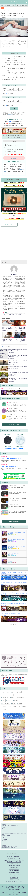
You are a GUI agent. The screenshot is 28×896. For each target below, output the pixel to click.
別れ (13, 692)
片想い (17, 5)
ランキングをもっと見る (14, 424)
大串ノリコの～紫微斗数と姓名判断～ (14, 874)
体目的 (12, 697)
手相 (3, 700)
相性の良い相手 (6, 697)
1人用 (10, 534)
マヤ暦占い (14, 876)
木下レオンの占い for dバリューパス (14, 881)
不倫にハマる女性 (6, 692)
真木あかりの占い (14, 867)
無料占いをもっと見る (14, 521)
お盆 (12, 694)
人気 (15, 706)
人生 (20, 5)
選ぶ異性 (16, 700)
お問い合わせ (5, 886)
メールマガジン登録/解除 (14, 889)
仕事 (26, 5)
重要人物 (20, 703)
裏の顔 (24, 706)
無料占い (2, 5)
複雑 (19, 706)
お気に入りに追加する (9, 225)
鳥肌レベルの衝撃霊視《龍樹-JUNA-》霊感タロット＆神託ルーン (14, 468)
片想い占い (20, 9)
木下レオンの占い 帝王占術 (14, 858)
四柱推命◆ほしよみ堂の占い (14, 879)
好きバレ (23, 694)
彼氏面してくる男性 (20, 697)
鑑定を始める (14, 158)
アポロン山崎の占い (14, 869)
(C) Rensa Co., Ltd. (14, 894)
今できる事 (9, 700)
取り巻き (14, 703)
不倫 (14, 562)
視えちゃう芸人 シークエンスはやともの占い (14, 860)
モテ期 (17, 694)
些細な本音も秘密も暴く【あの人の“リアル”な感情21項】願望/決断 (16, 547)
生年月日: (4, 89)
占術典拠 (6, 888)
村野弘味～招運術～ (14, 863)
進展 (3, 9)
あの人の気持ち (7, 5)
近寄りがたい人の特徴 (7, 706)
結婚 (23, 5)
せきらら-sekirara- (21, 892)
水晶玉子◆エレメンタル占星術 (14, 861)
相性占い (13, 5)
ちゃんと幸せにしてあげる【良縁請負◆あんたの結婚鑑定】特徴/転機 (16, 533)
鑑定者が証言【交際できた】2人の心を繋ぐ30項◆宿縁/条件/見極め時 (16, 540)
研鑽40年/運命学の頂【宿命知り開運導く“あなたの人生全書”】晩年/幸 (16, 553)
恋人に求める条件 (6, 703)
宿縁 (14, 541)
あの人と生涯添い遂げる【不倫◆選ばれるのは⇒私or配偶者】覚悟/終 (16, 560)
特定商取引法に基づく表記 (17, 888)
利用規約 (11, 886)
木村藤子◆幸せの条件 (14, 872)
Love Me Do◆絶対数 (14, 870)
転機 (7, 9)
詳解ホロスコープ (14, 877)
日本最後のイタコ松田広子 (14, 865)
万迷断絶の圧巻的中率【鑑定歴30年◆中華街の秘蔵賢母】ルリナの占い (14, 460)
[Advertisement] (14, 242)
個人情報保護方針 (10, 114)
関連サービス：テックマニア (9, 892)
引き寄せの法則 (6, 694)
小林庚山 (25, 17)
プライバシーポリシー (20, 886)
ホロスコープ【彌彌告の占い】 (14, 856)
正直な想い (19, 692)
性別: (4, 94)
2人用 (10, 541)
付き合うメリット (6, 709)
